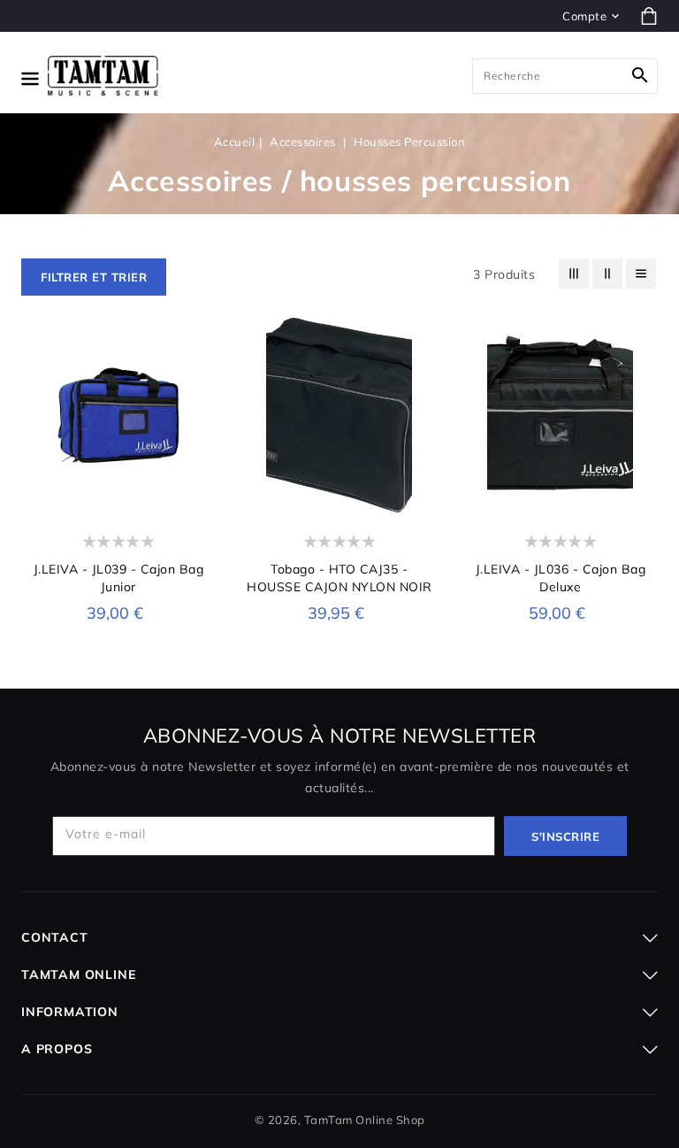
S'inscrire (565, 836)
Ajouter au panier (560, 494)
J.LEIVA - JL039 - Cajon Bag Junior (119, 578)
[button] (93, 277)
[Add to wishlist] (199, 427)
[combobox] (565, 76)
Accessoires (304, 142)
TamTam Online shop (364, 1120)
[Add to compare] (199, 458)
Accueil (235, 142)
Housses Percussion (409, 142)
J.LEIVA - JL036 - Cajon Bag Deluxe (561, 578)
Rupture (119, 494)
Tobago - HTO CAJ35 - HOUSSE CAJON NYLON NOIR (339, 578)
